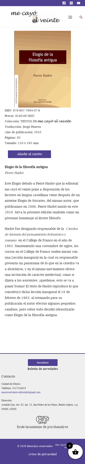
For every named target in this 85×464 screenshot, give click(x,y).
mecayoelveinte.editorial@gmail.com (20, 392)
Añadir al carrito (29, 154)
